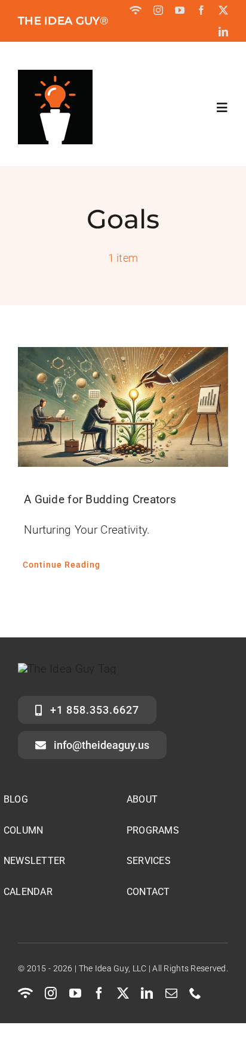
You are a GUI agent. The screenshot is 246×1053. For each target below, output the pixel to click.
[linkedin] (223, 31)
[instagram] (158, 10)
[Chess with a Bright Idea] (55, 75)
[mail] (171, 993)
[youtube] (179, 10)
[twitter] (223, 10)
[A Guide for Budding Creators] (123, 407)
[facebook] (201, 10)
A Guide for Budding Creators (100, 499)
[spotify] (136, 10)
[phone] (195, 993)
